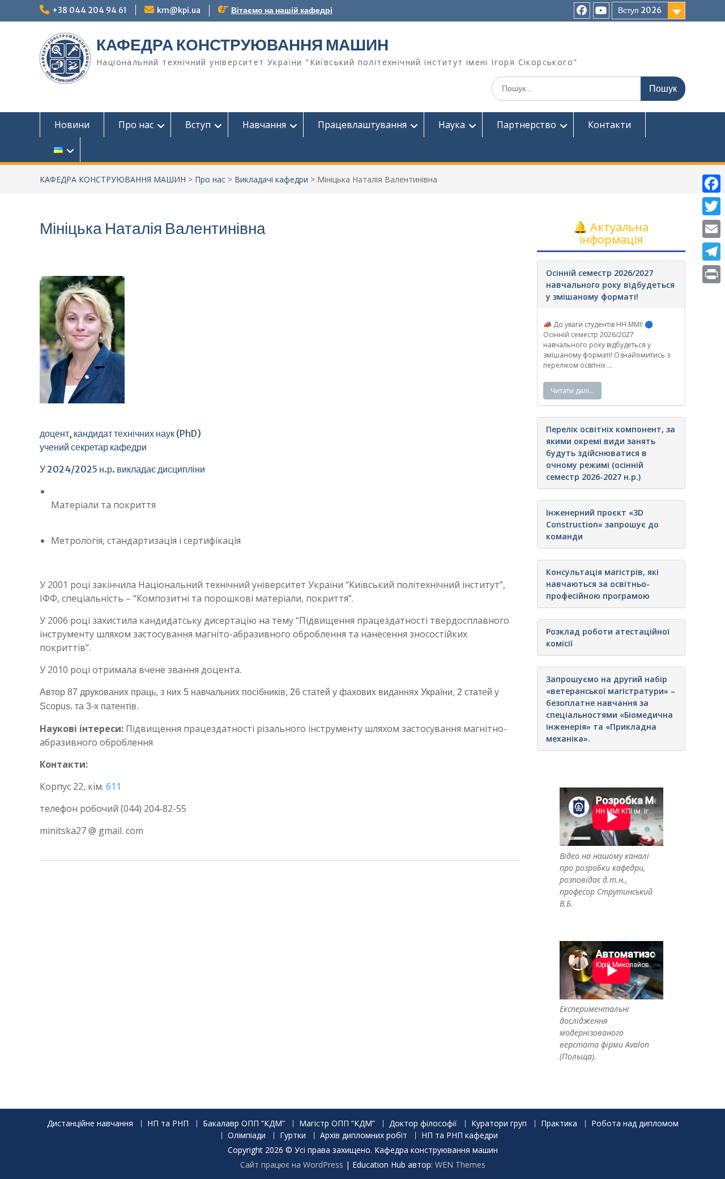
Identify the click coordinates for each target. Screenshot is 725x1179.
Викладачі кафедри (271, 179)
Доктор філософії (423, 1123)
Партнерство (526, 124)
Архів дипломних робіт (363, 1135)
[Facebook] (711, 183)
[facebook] (582, 10)
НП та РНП (168, 1123)
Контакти (609, 124)
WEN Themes (460, 1164)
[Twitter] (711, 206)
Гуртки (293, 1135)
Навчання (264, 124)
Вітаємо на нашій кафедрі (281, 10)
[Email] (711, 229)
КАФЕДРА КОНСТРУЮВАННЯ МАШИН (242, 45)
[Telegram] (711, 251)
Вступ (198, 124)
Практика (559, 1123)
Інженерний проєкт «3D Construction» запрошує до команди (602, 524)
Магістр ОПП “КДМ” (337, 1123)
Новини (71, 124)
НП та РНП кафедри (459, 1135)
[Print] (711, 274)
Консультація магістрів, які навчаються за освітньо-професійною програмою (602, 584)
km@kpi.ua (179, 10)
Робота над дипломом (635, 1123)
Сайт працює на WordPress (291, 1164)
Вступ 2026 (640, 10)
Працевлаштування (362, 124)
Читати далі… (572, 390)
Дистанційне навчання (90, 1123)
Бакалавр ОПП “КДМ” (244, 1123)
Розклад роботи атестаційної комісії (607, 637)
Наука (451, 124)
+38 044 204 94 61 (89, 10)
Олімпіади (247, 1135)
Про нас (135, 124)
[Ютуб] (601, 10)
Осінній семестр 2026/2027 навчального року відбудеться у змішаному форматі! (610, 284)
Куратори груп (499, 1123)
